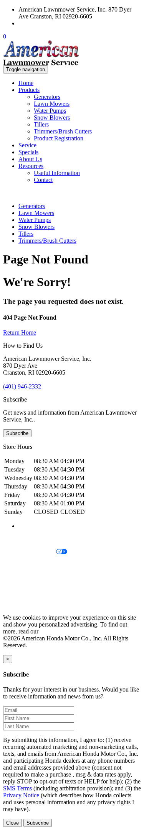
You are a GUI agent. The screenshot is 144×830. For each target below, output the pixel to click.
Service (27, 145)
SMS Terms (17, 578)
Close (12, 823)
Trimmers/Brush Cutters (63, 131)
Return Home (19, 332)
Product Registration (58, 138)
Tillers (41, 124)
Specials (28, 152)
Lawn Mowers (52, 103)
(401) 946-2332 (37, 23)
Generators (47, 96)
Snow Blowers (52, 117)
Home (25, 83)
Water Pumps (50, 110)
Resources (30, 166)
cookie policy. (57, 631)
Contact (43, 180)
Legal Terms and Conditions (37, 565)
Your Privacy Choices (29, 552)
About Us (30, 159)
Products (29, 90)
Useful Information (57, 173)
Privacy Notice (21, 539)
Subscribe (17, 433)
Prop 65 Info (18, 591)
